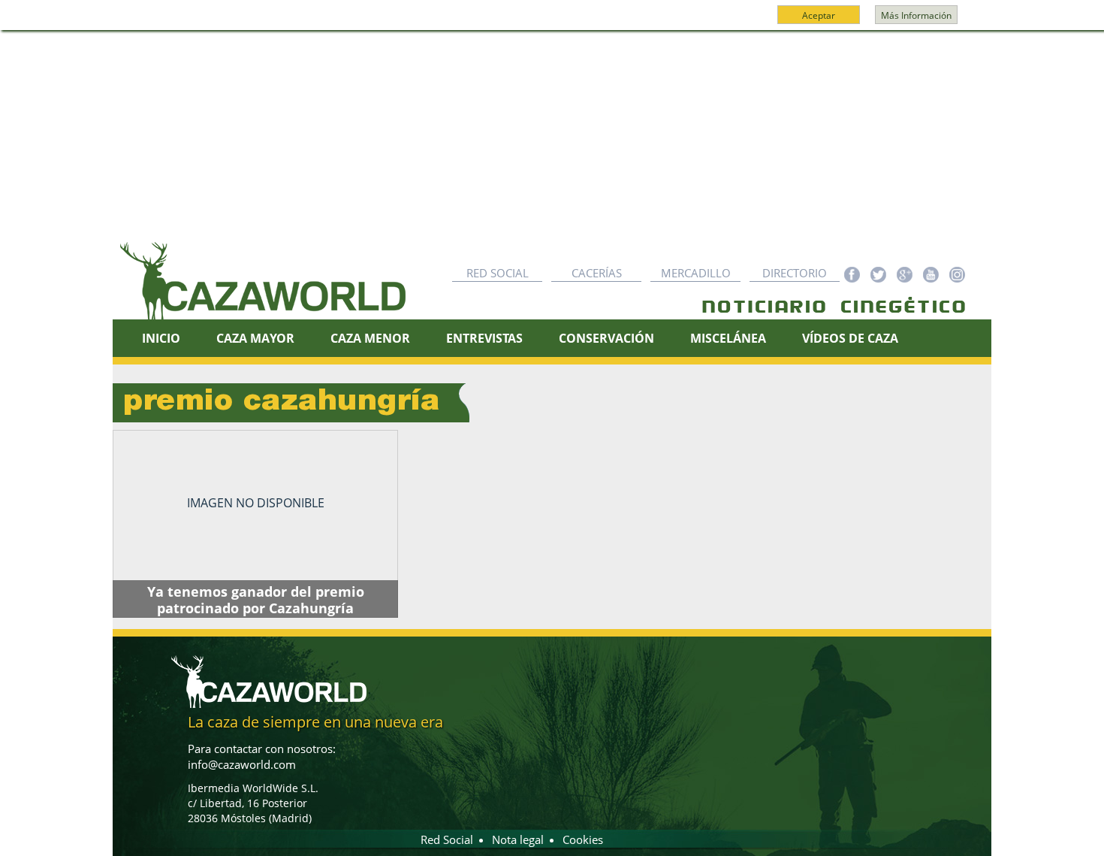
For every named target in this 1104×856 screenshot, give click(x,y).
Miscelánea (728, 338)
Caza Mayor (255, 338)
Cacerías (597, 272)
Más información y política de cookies (550, 22)
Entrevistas (484, 338)
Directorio (794, 272)
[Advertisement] (552, 143)
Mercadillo (696, 272)
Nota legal (518, 839)
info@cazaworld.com (242, 764)
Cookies (583, 839)
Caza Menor (370, 338)
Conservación (606, 338)
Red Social (497, 272)
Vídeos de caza (850, 338)
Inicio (161, 338)
